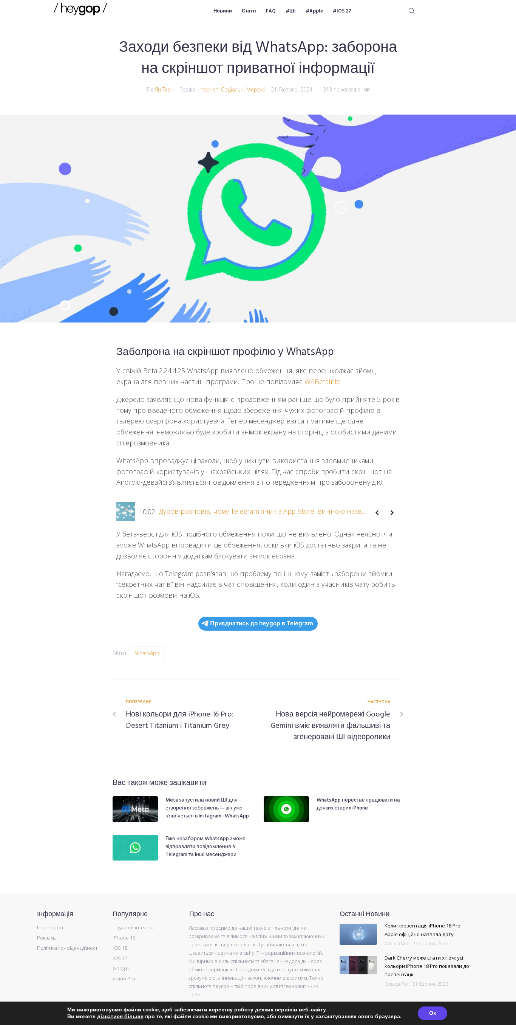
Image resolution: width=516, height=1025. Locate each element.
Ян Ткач (164, 89)
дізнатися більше (120, 1016)
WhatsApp (147, 653)
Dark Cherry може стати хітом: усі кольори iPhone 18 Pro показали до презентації (427, 966)
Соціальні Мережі (243, 89)
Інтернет (207, 89)
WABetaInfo (322, 381)
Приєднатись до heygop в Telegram (261, 623)
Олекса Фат (397, 943)
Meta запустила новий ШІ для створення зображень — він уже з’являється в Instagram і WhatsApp (207, 808)
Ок (432, 1013)
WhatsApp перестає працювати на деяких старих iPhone (358, 804)
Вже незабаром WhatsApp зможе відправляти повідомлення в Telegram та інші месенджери (205, 846)
